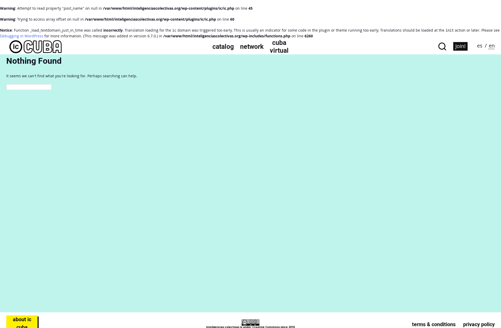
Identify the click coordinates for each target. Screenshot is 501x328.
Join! (460, 46)
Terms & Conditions (434, 324)
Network (252, 46)
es (479, 45)
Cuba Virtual (279, 46)
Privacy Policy (479, 324)
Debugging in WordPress (21, 35)
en (492, 45)
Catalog (223, 46)
